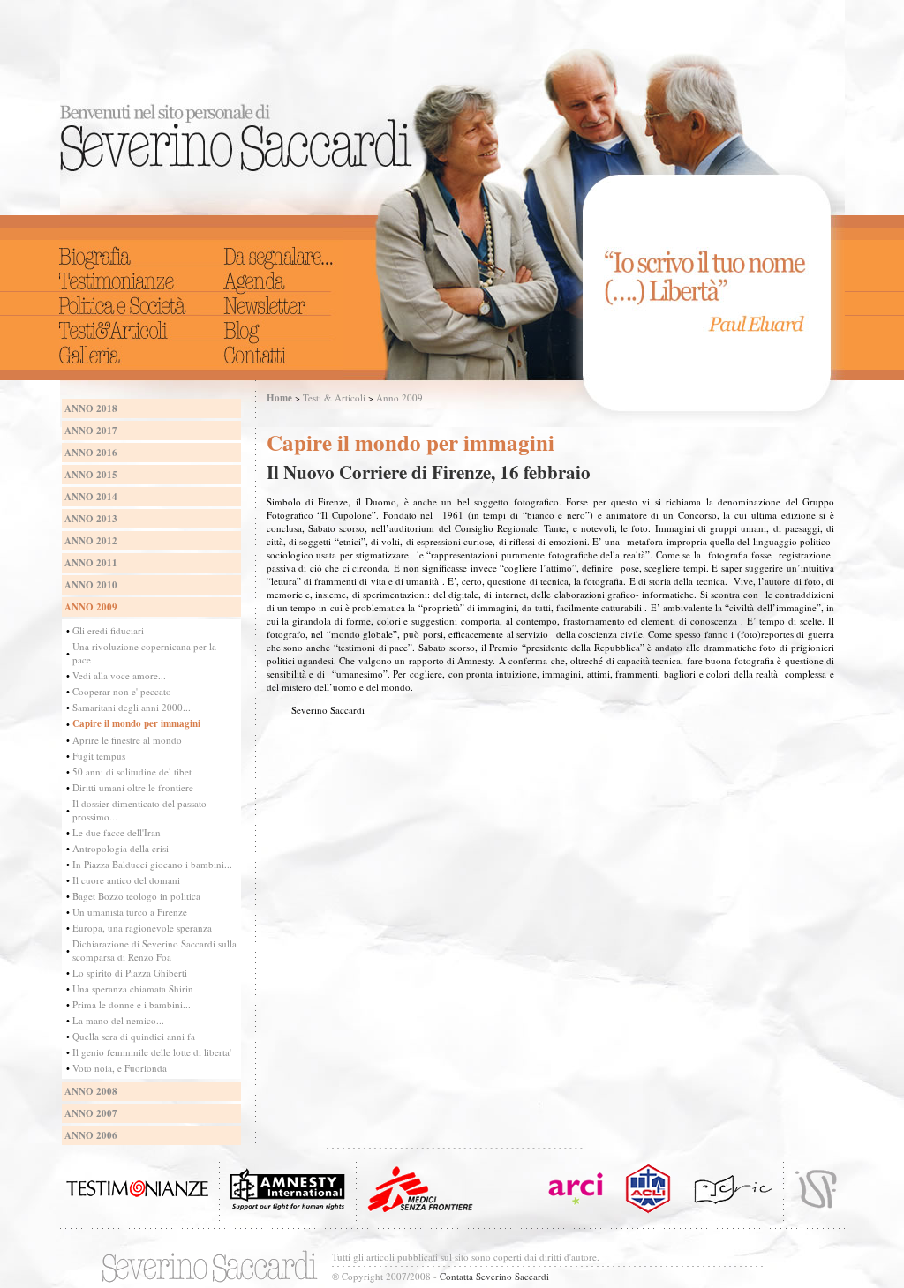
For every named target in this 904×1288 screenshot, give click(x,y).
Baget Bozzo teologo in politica (136, 895)
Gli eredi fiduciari (108, 630)
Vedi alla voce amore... (119, 675)
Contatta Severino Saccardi (494, 1276)
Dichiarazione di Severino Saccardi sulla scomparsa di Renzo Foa (154, 950)
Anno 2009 (399, 397)
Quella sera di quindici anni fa (133, 1036)
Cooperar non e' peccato (121, 691)
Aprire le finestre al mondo (127, 739)
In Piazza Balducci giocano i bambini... (152, 864)
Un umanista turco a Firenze (129, 911)
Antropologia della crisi (120, 848)
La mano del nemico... (118, 1020)
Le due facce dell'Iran (116, 832)
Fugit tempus (98, 755)
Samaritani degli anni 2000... (131, 707)
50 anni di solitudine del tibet (132, 771)
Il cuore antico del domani (126, 880)
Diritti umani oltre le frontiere (132, 787)
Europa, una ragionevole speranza (142, 927)
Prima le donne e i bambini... (131, 1004)
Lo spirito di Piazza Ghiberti (129, 972)
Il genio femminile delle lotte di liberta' (151, 1052)
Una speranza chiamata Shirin (132, 988)
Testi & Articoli (334, 397)
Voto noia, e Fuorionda (119, 1068)
